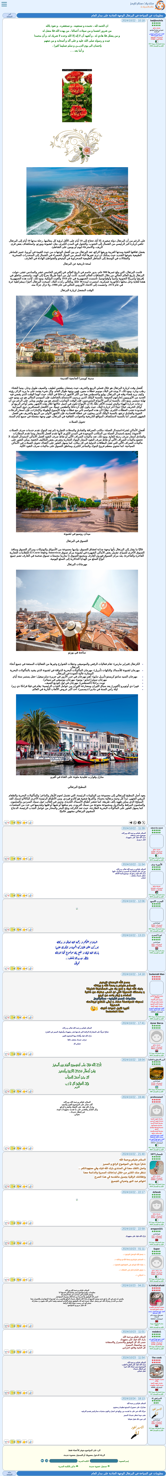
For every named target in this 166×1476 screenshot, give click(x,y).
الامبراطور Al (157, 1398)
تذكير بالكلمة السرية (68, 1466)
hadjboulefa (156, 20)
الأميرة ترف (156, 864)
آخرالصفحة (9, 15)
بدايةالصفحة (9, 1473)
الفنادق (129, 413)
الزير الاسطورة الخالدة (156, 1060)
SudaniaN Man (156, 974)
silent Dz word (157, 828)
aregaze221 (157, 1229)
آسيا (114, 278)
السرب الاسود (156, 901)
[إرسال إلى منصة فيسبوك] (139, 823)
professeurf (156, 1097)
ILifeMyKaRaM (156, 1285)
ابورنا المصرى (157, 935)
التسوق (84, 549)
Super (156, 1249)
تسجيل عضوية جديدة (99, 1466)
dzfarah (157, 1192)
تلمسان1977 (157, 1154)
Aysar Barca (156, 1023)
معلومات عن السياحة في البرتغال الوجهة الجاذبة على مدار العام (127, 15)
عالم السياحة (147, 7)
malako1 (156, 1331)
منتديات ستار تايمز (142, 3)
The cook (157, 1357)
